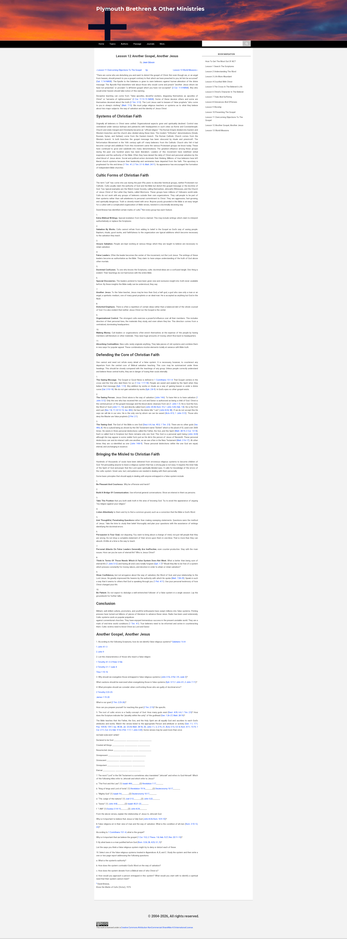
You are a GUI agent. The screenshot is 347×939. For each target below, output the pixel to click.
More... (163, 44)
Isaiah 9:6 (117, 794)
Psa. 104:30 (101, 727)
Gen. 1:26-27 (167, 715)
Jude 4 (114, 667)
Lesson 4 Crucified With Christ (218, 81)
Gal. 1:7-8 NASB (104, 81)
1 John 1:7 (174, 404)
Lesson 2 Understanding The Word (220, 71)
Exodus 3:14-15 (114, 809)
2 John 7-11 (190, 682)
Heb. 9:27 (164, 837)
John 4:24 (192, 434)
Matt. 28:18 (138, 727)
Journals (150, 44)
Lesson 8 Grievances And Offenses (221, 102)
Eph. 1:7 (158, 564)
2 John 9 (100, 652)
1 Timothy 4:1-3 (103, 662)
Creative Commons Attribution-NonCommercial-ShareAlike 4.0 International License (157, 927)
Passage (137, 44)
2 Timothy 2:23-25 (104, 692)
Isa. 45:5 (156, 424)
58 (171, 410)
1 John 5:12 (180, 413)
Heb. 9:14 (116, 730)
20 (145, 727)
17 (114, 410)
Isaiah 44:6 (127, 783)
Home (101, 44)
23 (97, 827)
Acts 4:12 (170, 413)
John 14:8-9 (136, 443)
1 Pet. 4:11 (159, 581)
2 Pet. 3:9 (175, 677)
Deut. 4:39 (172, 712)
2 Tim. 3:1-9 (138, 164)
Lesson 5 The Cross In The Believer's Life (223, 86)
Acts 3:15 (170, 727)
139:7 (110, 727)
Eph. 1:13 (121, 386)
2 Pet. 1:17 (126, 730)
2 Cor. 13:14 (191, 431)
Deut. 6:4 (147, 424)
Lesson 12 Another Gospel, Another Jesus (224, 125)
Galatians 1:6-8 (178, 642)
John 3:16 (165, 677)
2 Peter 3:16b (116, 662)
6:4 (180, 712)
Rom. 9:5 (160, 407)
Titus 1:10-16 (102, 672)
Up (146, 70)
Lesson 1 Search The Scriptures (219, 66)
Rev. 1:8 (108, 410)
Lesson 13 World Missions (185, 70)
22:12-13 (120, 410)
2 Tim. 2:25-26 (118, 702)
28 (149, 842)
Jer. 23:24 (127, 727)
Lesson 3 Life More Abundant (218, 76)
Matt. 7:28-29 (178, 578)
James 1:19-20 (103, 697)
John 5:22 (148, 799)
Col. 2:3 (108, 730)
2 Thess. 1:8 (153, 837)
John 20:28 (151, 407)
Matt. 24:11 (150, 164)
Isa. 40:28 (117, 727)
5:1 (157, 842)
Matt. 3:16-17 (183, 440)
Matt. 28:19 (180, 431)
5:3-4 (177, 727)
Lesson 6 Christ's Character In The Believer (224, 92)
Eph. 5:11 (170, 682)
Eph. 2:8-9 (150, 389)
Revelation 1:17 (149, 783)
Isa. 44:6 (128, 410)
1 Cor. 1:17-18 (141, 383)
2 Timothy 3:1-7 (103, 667)
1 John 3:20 (137, 730)
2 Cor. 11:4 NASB (180, 88)
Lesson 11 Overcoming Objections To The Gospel (119, 70)
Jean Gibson (149, 62)
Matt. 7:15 (126, 105)
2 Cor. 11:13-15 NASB (143, 99)
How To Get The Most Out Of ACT (220, 61)
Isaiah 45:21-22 (134, 804)
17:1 (195, 724)
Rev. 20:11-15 (175, 837)
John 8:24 (164, 410)
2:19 (159, 727)
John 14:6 (159, 397)
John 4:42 (113, 804)
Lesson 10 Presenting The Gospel (220, 112)
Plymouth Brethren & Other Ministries (150, 8)
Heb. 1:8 (180, 407)
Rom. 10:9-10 (159, 819)
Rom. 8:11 (185, 727)
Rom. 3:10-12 (191, 824)
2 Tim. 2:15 (148, 707)
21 (164, 727)
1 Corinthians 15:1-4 (163, 380)
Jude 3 (183, 677)
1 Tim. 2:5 (165, 424)
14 (122, 407)
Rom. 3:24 (142, 842)
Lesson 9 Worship (213, 107)
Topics (112, 44)
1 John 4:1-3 (101, 647)
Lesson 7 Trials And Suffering (218, 97)
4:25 (153, 842)
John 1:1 (116, 407)
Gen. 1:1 (189, 724)
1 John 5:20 (170, 407)
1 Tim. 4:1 (128, 164)
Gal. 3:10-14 (107, 389)
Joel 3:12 (130, 799)
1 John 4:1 (179, 682)
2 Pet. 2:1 (133, 416)
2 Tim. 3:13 (135, 102)
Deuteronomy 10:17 (164, 788)
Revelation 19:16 (138, 788)
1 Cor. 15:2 (142, 837)
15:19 (193, 727)
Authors (124, 44)
